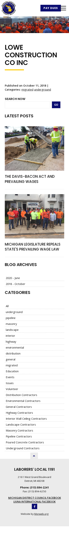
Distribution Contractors (21, 395)
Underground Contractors (22, 448)
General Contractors (19, 407)
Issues (10, 383)
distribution (13, 353)
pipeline (11, 318)
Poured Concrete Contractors (25, 442)
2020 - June (13, 278)
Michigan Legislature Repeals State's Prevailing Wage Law (32, 247)
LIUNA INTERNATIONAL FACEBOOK (34, 502)
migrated (27, 89)
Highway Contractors (19, 413)
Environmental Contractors (23, 401)
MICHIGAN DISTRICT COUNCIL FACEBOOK (34, 498)
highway (11, 341)
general (10, 359)
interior (10, 335)
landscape (12, 330)
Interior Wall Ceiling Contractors (26, 418)
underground (42, 89)
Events (10, 377)
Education (12, 371)
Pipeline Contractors (19, 436)
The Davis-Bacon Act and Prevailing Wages (30, 179)
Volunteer (12, 389)
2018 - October (15, 284)
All (7, 306)
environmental (15, 347)
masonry (11, 324)
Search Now (15, 99)
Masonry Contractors (19, 430)
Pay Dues (51, 8)
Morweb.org (41, 514)
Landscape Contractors (21, 424)
